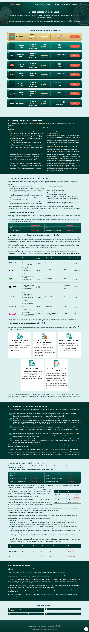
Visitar (74, 36)
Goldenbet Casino (71, 556)
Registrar (56, 4)
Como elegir (48, 4)
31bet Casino (70, 227)
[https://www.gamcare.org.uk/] (56, 626)
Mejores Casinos (39, 4)
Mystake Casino (35, 230)
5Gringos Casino (35, 227)
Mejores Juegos (66, 4)
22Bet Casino (34, 474)
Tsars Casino (70, 225)
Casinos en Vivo (76, 4)
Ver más (44, 111)
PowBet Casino (34, 481)
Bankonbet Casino (35, 225)
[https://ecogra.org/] (51, 626)
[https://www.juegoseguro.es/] (42, 626)
